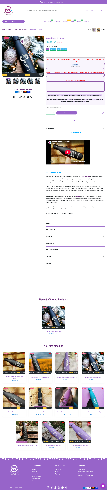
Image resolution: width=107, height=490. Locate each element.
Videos (48, 223)
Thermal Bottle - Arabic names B (67, 377)
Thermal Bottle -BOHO (14, 412)
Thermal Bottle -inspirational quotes (14, 377)
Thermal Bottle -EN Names (53, 331)
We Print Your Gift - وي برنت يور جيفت (22, 487)
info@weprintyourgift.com (85, 471)
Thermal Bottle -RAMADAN (80, 445)
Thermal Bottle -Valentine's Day (27, 445)
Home (3, 29)
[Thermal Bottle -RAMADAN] (80, 432)
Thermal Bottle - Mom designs (93, 412)
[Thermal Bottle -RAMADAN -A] (53, 432)
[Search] (87, 10)
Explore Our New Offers (60, 2)
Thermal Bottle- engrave (20, 29)
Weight (48, 263)
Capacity (49, 256)
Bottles (10, 29)
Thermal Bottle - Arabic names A (40, 377)
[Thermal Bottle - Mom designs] (93, 398)
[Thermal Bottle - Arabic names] (40, 398)
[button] (95, 11)
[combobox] (58, 10)
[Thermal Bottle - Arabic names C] (66, 398)
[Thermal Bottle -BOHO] (14, 398)
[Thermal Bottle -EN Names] (53, 317)
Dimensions (50, 243)
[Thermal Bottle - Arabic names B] (66, 363)
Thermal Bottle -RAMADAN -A (53, 445)
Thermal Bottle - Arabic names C (67, 412)
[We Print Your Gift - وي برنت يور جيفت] (8, 10)
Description (50, 128)
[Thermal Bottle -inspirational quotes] (14, 363)
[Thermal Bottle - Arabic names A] (40, 363)
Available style (51, 230)
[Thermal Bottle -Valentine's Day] (27, 432)
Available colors (52, 250)
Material (49, 236)
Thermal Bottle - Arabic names (40, 412)
